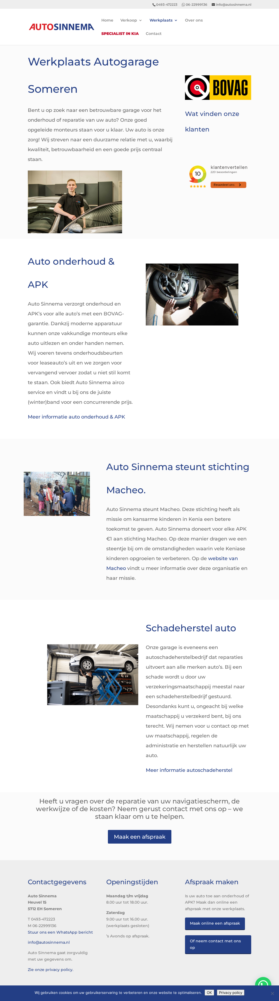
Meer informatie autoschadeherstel (189, 770)
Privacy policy (230, 992)
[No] (272, 993)
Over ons (194, 20)
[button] (263, 985)
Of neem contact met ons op (215, 944)
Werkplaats (161, 20)
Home (107, 20)
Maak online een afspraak (215, 923)
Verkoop (128, 20)
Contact (154, 34)
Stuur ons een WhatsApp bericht (60, 932)
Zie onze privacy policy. (50, 969)
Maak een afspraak (139, 836)
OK (209, 992)
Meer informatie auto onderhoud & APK (76, 417)
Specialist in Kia (120, 34)
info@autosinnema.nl (49, 942)
